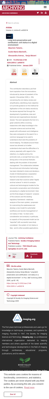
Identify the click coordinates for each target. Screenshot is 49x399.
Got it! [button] (13, 394)
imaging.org (27, 337)
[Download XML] (24, 72)
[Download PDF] (14, 72)
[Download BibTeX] (35, 72)
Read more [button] (29, 387)
